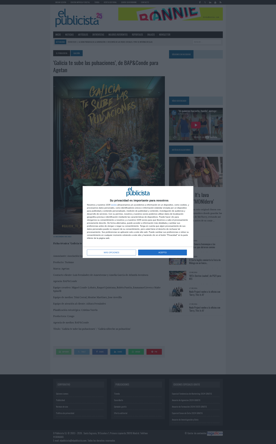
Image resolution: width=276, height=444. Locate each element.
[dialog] (138, 222)
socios (114, 205)
